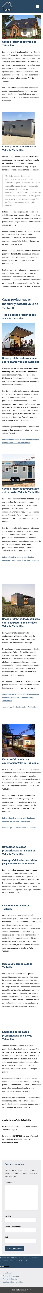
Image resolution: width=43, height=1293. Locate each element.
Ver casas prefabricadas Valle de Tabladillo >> (20, 707)
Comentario (10, 1182)
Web (6, 1237)
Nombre (8, 1216)
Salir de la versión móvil (21, 1290)
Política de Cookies (10, 1279)
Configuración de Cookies (13, 1282)
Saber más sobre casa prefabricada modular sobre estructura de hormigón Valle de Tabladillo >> (20, 697)
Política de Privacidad (11, 1276)
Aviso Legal (7, 1273)
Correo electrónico (13, 1226)
